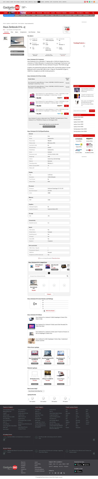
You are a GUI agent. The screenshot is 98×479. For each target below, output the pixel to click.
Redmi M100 (38, 413)
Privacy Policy (38, 464)
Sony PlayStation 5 (22, 409)
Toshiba (87, 422)
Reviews (39, 13)
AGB (67, 411)
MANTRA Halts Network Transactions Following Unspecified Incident (20, 451)
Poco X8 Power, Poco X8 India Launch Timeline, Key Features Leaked (80, 451)
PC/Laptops (60, 15)
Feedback (23, 465)
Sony (87, 418)
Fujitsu (67, 420)
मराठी (68, 464)
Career (36, 462)
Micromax (78, 420)
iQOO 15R (5, 427)
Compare (71, 13)
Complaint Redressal (39, 471)
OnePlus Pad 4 (21, 415)
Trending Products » (79, 43)
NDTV (4, 1)
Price (12, 32)
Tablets (75, 15)
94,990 (38, 114)
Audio (52, 15)
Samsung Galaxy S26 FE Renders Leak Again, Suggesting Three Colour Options (51, 451)
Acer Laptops (32, 401)
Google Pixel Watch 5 (54, 415)
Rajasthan (55, 1)
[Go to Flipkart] (32, 111)
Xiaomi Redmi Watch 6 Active (56, 413)
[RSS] (94, 2)
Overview (6, 32)
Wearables (86, 15)
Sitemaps (23, 464)
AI (17, 13)
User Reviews (32, 32)
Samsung (88, 416)
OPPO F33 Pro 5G (22, 416)
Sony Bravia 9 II (53, 418)
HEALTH (35, 1)
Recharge (80, 13)
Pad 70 (51, 411)
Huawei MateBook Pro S (40, 424)
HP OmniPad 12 (21, 411)
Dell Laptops (54, 401)
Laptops (8, 23)
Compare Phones (22, 429)
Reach (87, 413)
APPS (51, 1)
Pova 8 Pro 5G (38, 418)
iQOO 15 (5, 422)
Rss (64, 472)
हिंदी (15, 1)
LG (76, 418)
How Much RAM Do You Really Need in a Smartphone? (19, 436)
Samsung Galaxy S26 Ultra (8, 409)
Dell (66, 418)
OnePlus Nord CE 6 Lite (23, 413)
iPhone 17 (20, 422)
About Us (23, 462)
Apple (67, 415)
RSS (22, 471)
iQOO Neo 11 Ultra (39, 415)
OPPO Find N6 (6, 415)
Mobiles (17, 15)
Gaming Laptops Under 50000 (80, 129)
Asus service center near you (35, 391)
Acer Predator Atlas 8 (54, 420)
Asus (4, 29)
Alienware (68, 413)
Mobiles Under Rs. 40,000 (8, 416)
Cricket (22, 1)
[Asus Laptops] (43, 398)
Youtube (55, 472)
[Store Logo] (65, 29)
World (8, 1)
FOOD (26, 1)
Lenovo (77, 416)
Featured (76, 86)
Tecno (87, 420)
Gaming (33, 15)
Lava (77, 415)
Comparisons (23, 32)
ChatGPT (5, 413)
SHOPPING (47, 1)
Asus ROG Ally (53, 422)
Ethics (36, 465)
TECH (39, 1)
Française (66, 466)
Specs (16, 32)
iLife (77, 411)
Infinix (77, 413)
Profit (11, 1)
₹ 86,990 (66, 27)
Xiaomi (87, 424)
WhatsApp (61, 472)
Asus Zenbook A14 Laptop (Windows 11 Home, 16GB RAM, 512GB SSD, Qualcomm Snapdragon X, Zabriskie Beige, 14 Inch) (52, 102)
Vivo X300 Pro (6, 424)
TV (55, 15)
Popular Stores (78, 135)
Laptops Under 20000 (78, 117)
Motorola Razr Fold (7, 411)
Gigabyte (68, 422)
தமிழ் (60, 464)
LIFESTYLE (30, 1)
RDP (87, 411)
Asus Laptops (21, 23)
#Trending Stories (7, 434)
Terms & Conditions (39, 469)
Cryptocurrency (21, 418)
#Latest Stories (7, 448)
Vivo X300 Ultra (6, 418)
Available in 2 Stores (67, 31)
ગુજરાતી (51, 466)
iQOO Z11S (37, 416)
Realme (87, 415)
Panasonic (78, 427)
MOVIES (18, 1)
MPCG (60, 1)
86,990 (38, 98)
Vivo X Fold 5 (6, 429)
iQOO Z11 (37, 411)
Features (47, 13)
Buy (68, 29)
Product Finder (61, 13)
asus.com (63, 55)
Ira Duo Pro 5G (53, 409)
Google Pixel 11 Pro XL (40, 422)
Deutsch (61, 466)
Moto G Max (37, 420)
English (50, 464)
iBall (77, 409)
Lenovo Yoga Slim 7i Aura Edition (10, 425)
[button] (68, 267)
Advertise (23, 472)
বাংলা (57, 464)
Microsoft (78, 422)
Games (42, 1)
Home (5, 13)
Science (80, 15)
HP (66, 425)
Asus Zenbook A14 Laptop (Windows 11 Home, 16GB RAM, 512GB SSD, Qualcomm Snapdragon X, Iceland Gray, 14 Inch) (52, 94)
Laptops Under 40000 (78, 124)
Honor (67, 424)
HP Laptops (65, 401)
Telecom (23, 15)
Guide (53, 13)
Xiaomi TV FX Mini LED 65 (55, 416)
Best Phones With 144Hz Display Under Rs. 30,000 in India (50, 437)
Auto (29, 13)
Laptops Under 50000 (78, 126)
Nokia (77, 425)
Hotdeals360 (68, 15)
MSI (76, 424)
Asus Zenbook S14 (7, 420)
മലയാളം (56, 466)
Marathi (64, 1)
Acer (67, 409)
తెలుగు (64, 464)
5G (91, 15)
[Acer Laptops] (32, 398)
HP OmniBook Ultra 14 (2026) (24, 420)
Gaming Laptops (77, 119)
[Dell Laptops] (54, 398)
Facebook (50, 472)
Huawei (67, 427)
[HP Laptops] (65, 398)
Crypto (47, 15)
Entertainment (40, 15)
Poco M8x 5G (38, 409)
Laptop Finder (14, 23)
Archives (23, 467)
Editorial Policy (38, 467)
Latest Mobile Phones (23, 427)
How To (28, 15)
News (34, 13)
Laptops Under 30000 (78, 122)
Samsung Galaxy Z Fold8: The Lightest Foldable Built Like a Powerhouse (87, 90)
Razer (87, 409)
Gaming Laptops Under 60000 (80, 131)
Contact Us (23, 469)
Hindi (54, 464)
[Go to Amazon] (32, 96)
